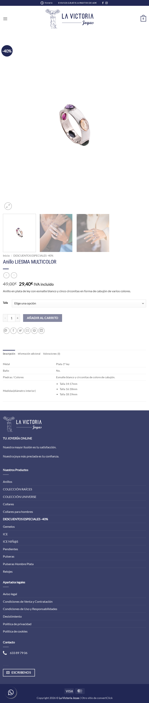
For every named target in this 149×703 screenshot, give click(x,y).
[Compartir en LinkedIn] (41, 330)
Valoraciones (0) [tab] (51, 353)
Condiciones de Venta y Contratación (28, 601)
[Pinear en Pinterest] (34, 330)
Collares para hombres (18, 511)
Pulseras (8, 556)
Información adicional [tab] (29, 353)
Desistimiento (12, 616)
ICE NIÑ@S (10, 541)
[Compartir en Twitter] (20, 330)
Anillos (7, 481)
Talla (5, 303)
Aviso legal (10, 594)
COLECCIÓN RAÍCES (17, 489)
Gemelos (9, 526)
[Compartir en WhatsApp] (6, 330)
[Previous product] (14, 275)
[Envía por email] (27, 330)
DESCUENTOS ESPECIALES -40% (33, 255)
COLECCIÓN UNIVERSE (19, 496)
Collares (8, 504)
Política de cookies (15, 631)
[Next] (138, 125)
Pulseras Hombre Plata (18, 564)
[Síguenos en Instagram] (106, 3)
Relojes (8, 571)
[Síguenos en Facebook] (103, 3)
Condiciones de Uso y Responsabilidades (30, 609)
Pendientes (10, 549)
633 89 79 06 (18, 653)
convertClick (105, 698)
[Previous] (10, 125)
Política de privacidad (17, 624)
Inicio (6, 255)
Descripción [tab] (9, 353)
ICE (5, 534)
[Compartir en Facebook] (13, 330)
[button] (5, 18)
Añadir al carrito (42, 318)
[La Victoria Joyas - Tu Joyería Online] (69, 19)
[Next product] (6, 275)
